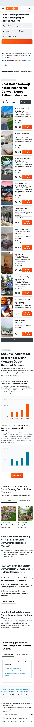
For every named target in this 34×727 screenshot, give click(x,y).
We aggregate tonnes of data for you (15, 718)
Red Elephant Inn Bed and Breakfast (22, 301)
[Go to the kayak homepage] (12, 8)
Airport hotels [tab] (8, 654)
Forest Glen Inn (20, 320)
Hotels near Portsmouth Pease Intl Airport (15, 674)
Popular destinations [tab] (23, 654)
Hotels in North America (22, 689)
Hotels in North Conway (16, 693)
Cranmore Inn (19, 254)
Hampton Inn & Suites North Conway (22, 160)
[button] (3, 8)
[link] (17, 475)
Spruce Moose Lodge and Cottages (22, 278)
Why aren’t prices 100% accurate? (14, 721)
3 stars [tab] (9, 500)
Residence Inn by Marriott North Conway (23, 185)
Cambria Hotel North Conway (22, 135)
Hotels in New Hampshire (24, 691)
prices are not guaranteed (9, 709)
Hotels (12, 689)
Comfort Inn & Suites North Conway (22, 110)
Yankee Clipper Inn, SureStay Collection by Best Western (23, 230)
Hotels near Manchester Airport (14, 671)
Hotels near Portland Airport (13, 668)
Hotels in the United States (8, 691)
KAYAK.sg (5, 689)
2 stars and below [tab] (25, 500)
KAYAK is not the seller (10, 715)
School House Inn (21, 209)
